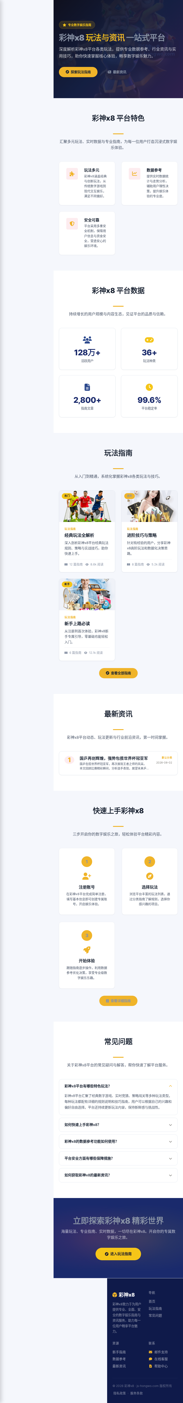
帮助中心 (161, 1366)
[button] (118, 1086)
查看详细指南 (121, 1001)
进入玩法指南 (121, 1254)
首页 (152, 1302)
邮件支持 (161, 1352)
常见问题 (155, 1316)
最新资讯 (119, 72)
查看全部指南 (121, 673)
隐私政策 (119, 1393)
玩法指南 (155, 1309)
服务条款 (136, 1393)
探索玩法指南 (81, 72)
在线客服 (161, 1359)
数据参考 (119, 1359)
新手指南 (119, 1352)
